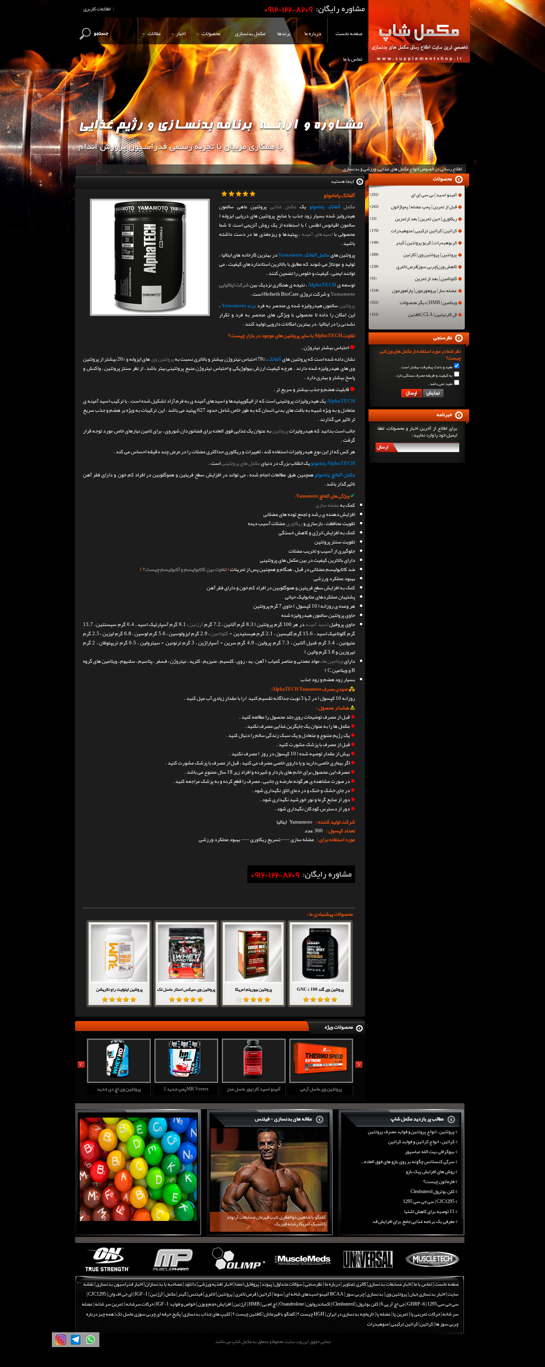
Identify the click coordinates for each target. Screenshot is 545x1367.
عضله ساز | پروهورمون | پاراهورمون (413, 291)
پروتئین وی (162, 359)
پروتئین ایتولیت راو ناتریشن (119, 989)
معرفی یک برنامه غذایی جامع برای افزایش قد (413, 1221)
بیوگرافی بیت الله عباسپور (429, 1151)
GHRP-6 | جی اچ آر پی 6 (402, 1304)
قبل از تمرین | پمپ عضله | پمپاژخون (413, 207)
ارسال (382, 447)
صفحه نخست (446, 1284)
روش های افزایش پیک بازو (430, 1171)
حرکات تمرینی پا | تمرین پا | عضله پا (408, 1314)
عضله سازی (327, 505)
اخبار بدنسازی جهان (427, 1294)
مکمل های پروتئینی (240, 463)
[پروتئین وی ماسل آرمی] (320, 1080)
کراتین (265, 1294)
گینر (182, 1294)
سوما (278, 1294)
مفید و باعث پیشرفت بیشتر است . (425, 367)
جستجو (101, 33)
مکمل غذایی (283, 206)
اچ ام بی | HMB (263, 1304)
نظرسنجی (313, 1284)
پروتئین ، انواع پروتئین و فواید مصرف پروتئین (411, 1131)
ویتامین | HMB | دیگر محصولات (413, 303)
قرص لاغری (245, 1294)
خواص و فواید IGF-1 (175, 1304)
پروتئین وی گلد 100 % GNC (320, 989)
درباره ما (332, 1284)
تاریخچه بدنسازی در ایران (350, 1314)
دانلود (190, 1284)
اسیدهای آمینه (317, 234)
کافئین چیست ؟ (247, 1314)
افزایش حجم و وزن (214, 1304)
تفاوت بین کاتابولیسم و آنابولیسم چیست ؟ (185, 569)
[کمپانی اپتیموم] (107, 1271)
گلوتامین (219, 633)
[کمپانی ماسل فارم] (172, 1271)
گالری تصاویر (354, 1284)
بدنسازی (375, 1294)
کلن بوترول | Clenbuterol (355, 1304)
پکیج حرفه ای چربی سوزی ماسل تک (148, 1314)
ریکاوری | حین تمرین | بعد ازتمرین (413, 219)
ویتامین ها (332, 661)
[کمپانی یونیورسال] (367, 1271)
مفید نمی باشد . (440, 384)
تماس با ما (423, 1284)
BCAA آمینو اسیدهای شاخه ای (314, 1294)
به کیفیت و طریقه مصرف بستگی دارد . (423, 375)
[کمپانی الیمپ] (237, 1271)
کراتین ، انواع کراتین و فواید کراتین (421, 1141)
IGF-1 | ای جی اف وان (128, 1294)
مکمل (349, 206)
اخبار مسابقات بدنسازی (389, 1284)
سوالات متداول (288, 1284)
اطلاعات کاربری (97, 9)
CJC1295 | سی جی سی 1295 (428, 1201)
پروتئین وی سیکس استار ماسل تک (186, 989)
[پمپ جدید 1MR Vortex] (185, 1080)
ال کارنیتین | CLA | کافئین (413, 315)
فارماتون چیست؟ (438, 1181)
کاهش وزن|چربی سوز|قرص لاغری (413, 267)
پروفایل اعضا (247, 1284)
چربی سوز (355, 1294)
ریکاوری (294, 523)
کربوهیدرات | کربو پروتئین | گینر (413, 243)
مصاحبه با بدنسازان (163, 1284)
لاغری (210, 1294)
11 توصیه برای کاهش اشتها (429, 1211)
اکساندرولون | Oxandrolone (304, 1304)
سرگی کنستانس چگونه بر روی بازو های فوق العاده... (407, 1161)
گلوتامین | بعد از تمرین (413, 279)
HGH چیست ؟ (310, 1314)
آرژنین (196, 624)
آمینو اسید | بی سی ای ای (413, 196)
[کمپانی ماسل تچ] (432, 1271)
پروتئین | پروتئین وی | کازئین (413, 255)
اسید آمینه (317, 624)
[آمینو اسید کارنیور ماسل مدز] (252, 1080)
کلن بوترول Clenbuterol (432, 1191)
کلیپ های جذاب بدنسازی (206, 1314)
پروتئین (347, 305)
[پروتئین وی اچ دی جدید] (117, 1080)
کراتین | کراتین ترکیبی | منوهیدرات (413, 231)
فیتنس (195, 1294)
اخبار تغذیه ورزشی (215, 1284)
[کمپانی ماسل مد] (302, 1271)
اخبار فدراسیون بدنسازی (119, 1284)
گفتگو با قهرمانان (279, 1314)
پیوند (266, 1284)
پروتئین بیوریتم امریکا (253, 989)
